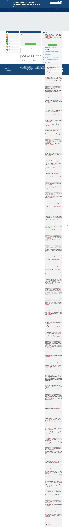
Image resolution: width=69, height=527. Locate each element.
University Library (48, 56)
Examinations (53, 8)
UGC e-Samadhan (8, 70)
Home (8, 8)
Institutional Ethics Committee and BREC (51, 51)
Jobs (48, 8)
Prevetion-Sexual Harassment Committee (51, 59)
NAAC (13, 8)
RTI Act (10, 37)
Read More (49, 36)
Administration (31, 8)
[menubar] (34, 10)
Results (10, 46)
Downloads (11, 34)
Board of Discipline (48, 54)
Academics (38, 8)
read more (50, 72)
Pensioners (7, 68)
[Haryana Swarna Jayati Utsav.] (6, 52)
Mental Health (47, 62)
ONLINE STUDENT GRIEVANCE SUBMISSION (52, 52)
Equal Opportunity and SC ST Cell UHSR (51, 57)
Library (44, 8)
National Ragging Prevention (21, 8)
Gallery (10, 49)
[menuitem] (8, 9)
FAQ (10, 43)
